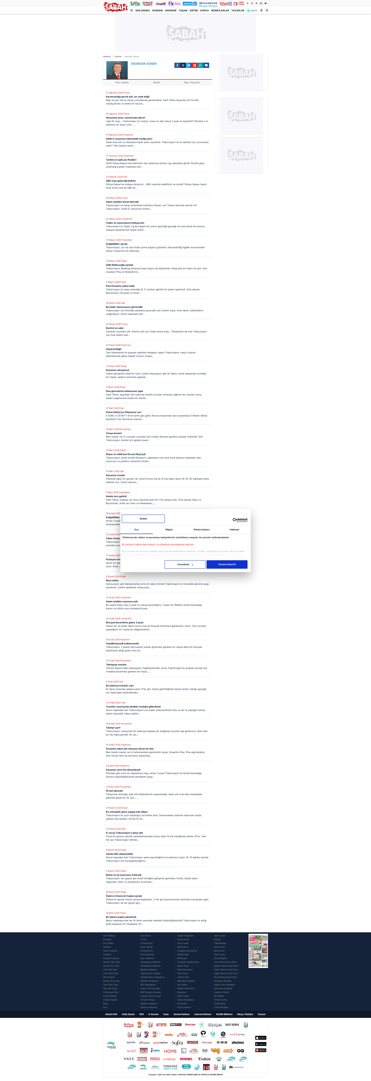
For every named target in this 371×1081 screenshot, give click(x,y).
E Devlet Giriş (146, 943)
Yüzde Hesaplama (185, 935)
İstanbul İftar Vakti (111, 962)
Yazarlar (237, 10)
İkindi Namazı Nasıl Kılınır (225, 977)
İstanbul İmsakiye (111, 958)
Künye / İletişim (245, 1014)
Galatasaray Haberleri (150, 962)
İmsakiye (107, 954)
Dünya (204, 10)
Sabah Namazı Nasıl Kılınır (226, 969)
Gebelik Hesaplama (149, 981)
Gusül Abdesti (220, 958)
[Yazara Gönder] (206, 65)
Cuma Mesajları (221, 1007)
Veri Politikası (109, 935)
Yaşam (183, 10)
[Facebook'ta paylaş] (177, 65)
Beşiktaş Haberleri (148, 969)
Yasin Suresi (183, 943)
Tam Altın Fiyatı (110, 988)
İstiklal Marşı (219, 1003)
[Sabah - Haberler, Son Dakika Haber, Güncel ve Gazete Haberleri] (115, 7)
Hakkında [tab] (234, 529)
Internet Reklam (202, 1014)
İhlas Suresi (219, 947)
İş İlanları (107, 939)
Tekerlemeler (220, 943)
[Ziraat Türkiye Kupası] (261, 10)
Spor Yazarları (192, 82)
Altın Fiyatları (109, 977)
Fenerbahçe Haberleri (150, 966)
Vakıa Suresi (219, 935)
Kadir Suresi (219, 954)
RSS (141, 1014)
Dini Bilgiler (219, 996)
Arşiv (166, 1014)
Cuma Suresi (183, 939)
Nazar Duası (183, 966)
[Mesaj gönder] (200, 65)
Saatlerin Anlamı (221, 992)
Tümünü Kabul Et (227, 564)
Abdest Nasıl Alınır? (186, 988)
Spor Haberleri (147, 958)
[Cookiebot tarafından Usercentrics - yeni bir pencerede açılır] (235, 520)
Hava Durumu (146, 950)
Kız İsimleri (182, 1003)
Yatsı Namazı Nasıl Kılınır (225, 962)
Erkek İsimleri (183, 996)
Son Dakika (142, 10)
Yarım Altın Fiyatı (110, 984)
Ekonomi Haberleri (148, 1007)
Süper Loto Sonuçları (150, 988)
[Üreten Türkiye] (208, 3)
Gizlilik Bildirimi (224, 1014)
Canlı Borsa (145, 935)
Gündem (157, 10)
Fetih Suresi (182, 973)
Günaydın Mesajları (223, 981)
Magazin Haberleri (148, 1003)
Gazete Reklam (182, 1014)
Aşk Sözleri (182, 984)
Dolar (105, 1003)
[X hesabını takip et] (252, 3)
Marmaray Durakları (223, 988)
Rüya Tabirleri (146, 947)
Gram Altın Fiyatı (110, 973)
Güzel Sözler (183, 954)
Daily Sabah (128, 1014)
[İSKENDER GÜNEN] (117, 70)
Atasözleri (181, 992)
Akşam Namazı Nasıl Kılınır (226, 966)
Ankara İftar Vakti (111, 966)
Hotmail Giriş (183, 977)
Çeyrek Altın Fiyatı (111, 981)
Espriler (217, 939)
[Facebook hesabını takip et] (247, 3)
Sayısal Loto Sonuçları (150, 996)
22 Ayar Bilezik (110, 996)
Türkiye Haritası (147, 999)
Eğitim (194, 10)
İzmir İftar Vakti (110, 969)
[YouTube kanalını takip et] (265, 3)
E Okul (143, 939)
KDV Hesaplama (148, 984)
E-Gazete (154, 1014)
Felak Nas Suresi (185, 969)
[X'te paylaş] (183, 65)
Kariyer (262, 1014)
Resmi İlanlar (220, 10)
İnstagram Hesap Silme (188, 962)
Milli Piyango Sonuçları (150, 992)
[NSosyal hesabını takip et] (256, 3)
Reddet (143, 518)
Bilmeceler (182, 958)
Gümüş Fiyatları (110, 999)
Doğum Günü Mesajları (224, 984)
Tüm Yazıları (122, 82)
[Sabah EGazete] (258, 971)
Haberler (107, 56)
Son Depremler (147, 954)
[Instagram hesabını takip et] (261, 3)
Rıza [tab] (136, 529)
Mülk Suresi (219, 950)
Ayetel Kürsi (182, 947)
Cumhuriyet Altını (111, 992)
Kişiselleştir (183, 564)
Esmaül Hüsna (220, 999)
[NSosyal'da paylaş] (189, 65)
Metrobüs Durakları (186, 981)
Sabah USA (111, 1014)
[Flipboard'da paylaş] (195, 65)
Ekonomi (170, 10)
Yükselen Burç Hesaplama (152, 977)
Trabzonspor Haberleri (150, 973)
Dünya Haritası (184, 1007)
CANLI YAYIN (241, 3)
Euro (105, 1007)
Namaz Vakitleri (110, 950)
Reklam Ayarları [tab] (202, 529)
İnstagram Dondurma (187, 950)
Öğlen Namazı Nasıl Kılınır (226, 973)
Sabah (156, 82)
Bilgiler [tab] (169, 529)
